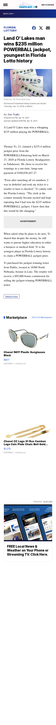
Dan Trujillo (13, 114)
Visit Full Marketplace (42, 317)
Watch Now (47, 5)
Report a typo (11, 296)
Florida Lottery (10, 29)
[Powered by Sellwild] (47, 502)
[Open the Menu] (5, 5)
